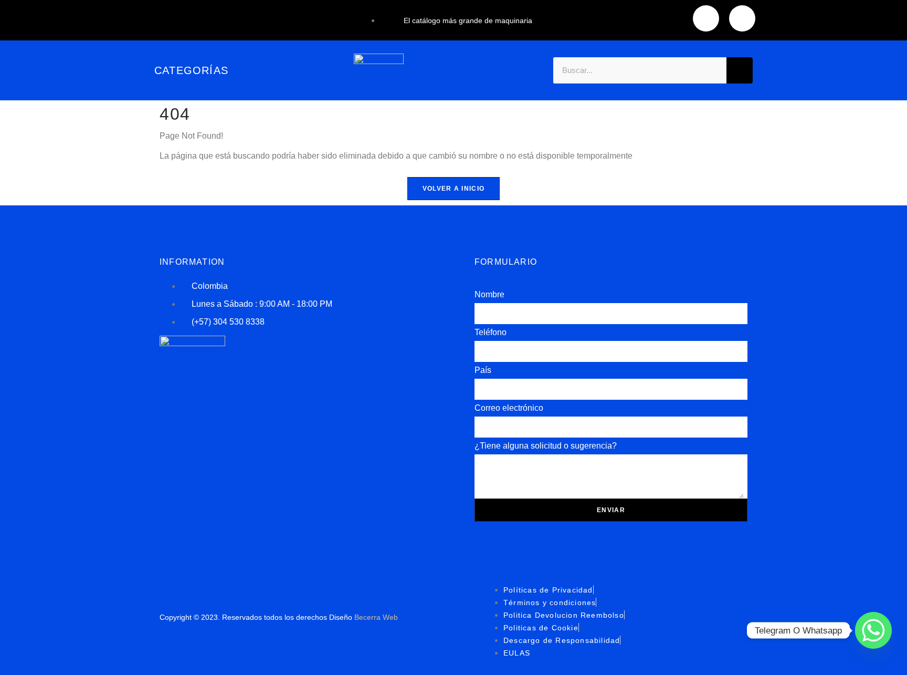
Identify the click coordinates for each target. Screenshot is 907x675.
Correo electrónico (508, 407)
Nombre (489, 294)
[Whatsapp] (873, 630)
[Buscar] (739, 70)
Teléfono (490, 332)
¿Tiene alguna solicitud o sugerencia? (545, 445)
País (482, 370)
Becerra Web (376, 617)
